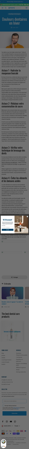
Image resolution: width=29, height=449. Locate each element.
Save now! (7, 229)
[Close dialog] (27, 216)
